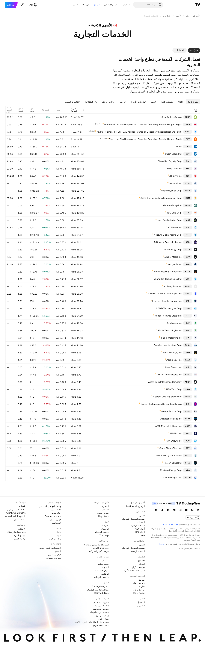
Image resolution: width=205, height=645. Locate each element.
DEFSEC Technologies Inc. (169, 374)
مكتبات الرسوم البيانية (16, 509)
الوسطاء (85, 5)
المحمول (141, 602)
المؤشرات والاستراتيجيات (50, 548)
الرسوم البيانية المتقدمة (15, 516)
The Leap (104, 535)
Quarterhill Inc (175, 183)
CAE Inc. (177, 146)
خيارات (142, 586)
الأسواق (96, 5)
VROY (187, 190)
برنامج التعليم (20, 538)
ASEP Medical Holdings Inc (168, 426)
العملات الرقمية (138, 525)
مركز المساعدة (102, 570)
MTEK (187, 205)
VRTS (187, 411)
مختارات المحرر (54, 538)
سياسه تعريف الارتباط (99, 612)
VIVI (187, 279)
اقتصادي (141, 560)
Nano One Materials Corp (169, 220)
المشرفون (56, 522)
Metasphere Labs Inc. (171, 418)
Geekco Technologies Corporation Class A (161, 404)
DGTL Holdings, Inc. (171, 477)
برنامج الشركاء (19, 535)
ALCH (187, 286)
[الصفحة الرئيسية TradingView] (197, 5)
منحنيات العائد (139, 583)
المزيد (75, 5)
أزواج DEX (140, 532)
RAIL (188, 242)
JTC (187, 433)
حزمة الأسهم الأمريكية (99, 551)
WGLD (187, 396)
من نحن (105, 560)
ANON (187, 382)
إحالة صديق (56, 513)
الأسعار (105, 509)
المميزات (105, 506)
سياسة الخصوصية (101, 609)
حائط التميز (56, 509)
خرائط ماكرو (139, 589)
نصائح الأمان (103, 619)
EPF (187, 301)
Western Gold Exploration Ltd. (167, 396)
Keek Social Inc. (174, 360)
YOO (188, 441)
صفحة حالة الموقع (101, 625)
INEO (187, 389)
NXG (188, 264)
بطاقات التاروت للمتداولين (97, 589)
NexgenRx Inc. (174, 264)
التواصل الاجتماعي (111, 5)
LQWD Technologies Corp (169, 308)
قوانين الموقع (55, 519)
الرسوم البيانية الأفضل (135, 506)
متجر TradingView (100, 586)
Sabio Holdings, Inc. (172, 352)
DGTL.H (187, 477)
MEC (188, 470)
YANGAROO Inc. (174, 440)
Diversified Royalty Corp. (169, 161)
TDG (188, 213)
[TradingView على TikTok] (162, 510)
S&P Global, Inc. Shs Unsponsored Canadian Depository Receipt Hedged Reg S (143, 124)
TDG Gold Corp (174, 212)
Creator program (53, 516)
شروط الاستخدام (101, 602)
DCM (187, 198)
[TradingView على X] (198, 510)
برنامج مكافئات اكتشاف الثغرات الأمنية (92, 622)
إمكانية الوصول (102, 615)
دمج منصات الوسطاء (16, 532)
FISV (188, 139)
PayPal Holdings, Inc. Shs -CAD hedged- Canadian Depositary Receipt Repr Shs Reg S (139, 131)
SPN (188, 338)
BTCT (187, 271)
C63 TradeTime (101, 593)
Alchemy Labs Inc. (173, 286)
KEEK (187, 360)
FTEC (187, 463)
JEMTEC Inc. (175, 433)
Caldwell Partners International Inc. (165, 293)
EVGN (187, 345)
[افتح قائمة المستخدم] (23, 5)
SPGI (187, 124)
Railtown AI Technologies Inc (168, 242)
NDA (188, 235)
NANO (187, 220)
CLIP (188, 323)
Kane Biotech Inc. (173, 367)
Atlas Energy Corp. (172, 249)
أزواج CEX (140, 528)
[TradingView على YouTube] (186, 510)
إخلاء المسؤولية (102, 605)
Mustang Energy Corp (171, 470)
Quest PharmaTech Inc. (170, 448)
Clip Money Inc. (174, 323)
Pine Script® (139, 593)
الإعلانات (22, 528)
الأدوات (22, 506)
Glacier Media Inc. (173, 257)
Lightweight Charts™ (16, 513)
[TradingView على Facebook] (192, 510)
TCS (188, 176)
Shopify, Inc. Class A (171, 117)
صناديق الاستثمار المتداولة (133, 519)
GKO (188, 404)
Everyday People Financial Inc (167, 301)
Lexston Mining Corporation (168, 455)
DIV (187, 161)
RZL (187, 330)
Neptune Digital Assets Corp (168, 234)
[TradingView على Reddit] (156, 510)
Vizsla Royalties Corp (171, 190)
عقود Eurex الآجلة (101, 548)
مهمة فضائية (103, 564)
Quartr (161, 544)
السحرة (58, 551)
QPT (188, 448)
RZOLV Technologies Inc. (169, 330)
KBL (187, 168)
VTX (188, 316)
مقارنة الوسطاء (102, 532)
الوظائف (105, 573)
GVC (188, 257)
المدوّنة (105, 567)
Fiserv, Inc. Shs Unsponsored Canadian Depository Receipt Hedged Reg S (145, 139)
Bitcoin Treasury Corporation (168, 271)
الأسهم (142, 515)
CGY (188, 154)
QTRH (187, 183)
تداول (58, 532)
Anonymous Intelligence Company (165, 382)
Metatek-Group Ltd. (172, 205)
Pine (142, 535)
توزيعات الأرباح (138, 567)
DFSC (187, 374)
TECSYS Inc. (175, 176)
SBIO (187, 352)
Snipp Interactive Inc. (171, 337)
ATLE (187, 249)
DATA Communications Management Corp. (161, 198)
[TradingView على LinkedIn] (174, 510)
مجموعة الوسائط (101, 577)
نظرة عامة (104, 525)
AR (31, 4)
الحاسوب (141, 605)
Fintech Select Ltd (173, 463)
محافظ (142, 579)
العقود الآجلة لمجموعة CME (96, 544)
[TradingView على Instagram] (180, 510)
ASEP (187, 426)
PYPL (187, 132)
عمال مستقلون (54, 554)
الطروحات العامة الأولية (134, 570)
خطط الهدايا (103, 516)
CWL (187, 293)
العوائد (142, 564)
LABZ (187, 419)
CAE (188, 146)
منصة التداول (20, 519)
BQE (187, 227)
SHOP (187, 117)
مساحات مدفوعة (53, 558)
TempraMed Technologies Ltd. (167, 279)
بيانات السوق (103, 513)
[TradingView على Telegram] (168, 510)
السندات (141, 522)
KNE (187, 367)
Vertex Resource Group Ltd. (168, 315)
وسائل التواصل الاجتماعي (50, 506)
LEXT (187, 455)
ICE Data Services (170, 524)
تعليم (59, 535)
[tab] (194, 50)
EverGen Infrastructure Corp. (167, 345)
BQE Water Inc (174, 227)
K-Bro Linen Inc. (174, 168)
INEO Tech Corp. (173, 389)
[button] (120, 5)
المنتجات (126, 5)
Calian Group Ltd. (173, 154)
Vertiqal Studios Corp (171, 411)
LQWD (187, 308)
